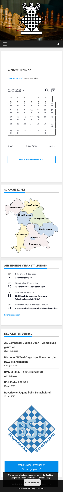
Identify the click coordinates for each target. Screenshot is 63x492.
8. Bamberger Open (23, 277)
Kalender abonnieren (30, 159)
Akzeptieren (32, 482)
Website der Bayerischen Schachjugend (31, 467)
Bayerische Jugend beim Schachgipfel (27, 392)
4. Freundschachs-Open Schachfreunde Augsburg (36, 308)
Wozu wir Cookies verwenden (35, 477)
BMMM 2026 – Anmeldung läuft (23, 372)
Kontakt (40, 488)
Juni (11, 146)
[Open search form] (58, 44)
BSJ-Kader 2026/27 (16, 382)
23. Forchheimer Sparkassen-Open (30, 286)
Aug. (51, 146)
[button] (4, 44)
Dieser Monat (31, 146)
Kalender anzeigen (12, 315)
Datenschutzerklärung (26, 488)
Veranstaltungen (15, 78)
